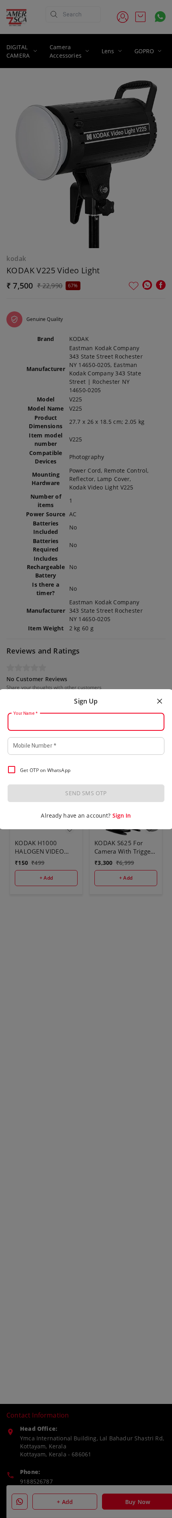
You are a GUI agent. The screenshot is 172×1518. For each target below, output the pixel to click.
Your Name (25, 713)
